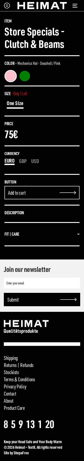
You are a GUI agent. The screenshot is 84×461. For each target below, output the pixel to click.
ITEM (8, 21)
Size (15, 93)
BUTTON (10, 182)
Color (32, 63)
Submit (13, 299)
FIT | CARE (11, 234)
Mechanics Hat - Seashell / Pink (10, 76)
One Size (15, 103)
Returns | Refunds (18, 365)
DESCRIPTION (14, 212)
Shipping (11, 358)
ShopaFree (21, 452)
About (8, 400)
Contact (10, 393)
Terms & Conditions (19, 379)
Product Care (14, 407)
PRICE (8, 123)
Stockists (11, 372)
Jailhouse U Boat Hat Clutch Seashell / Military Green (25, 76)
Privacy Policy (15, 386)
